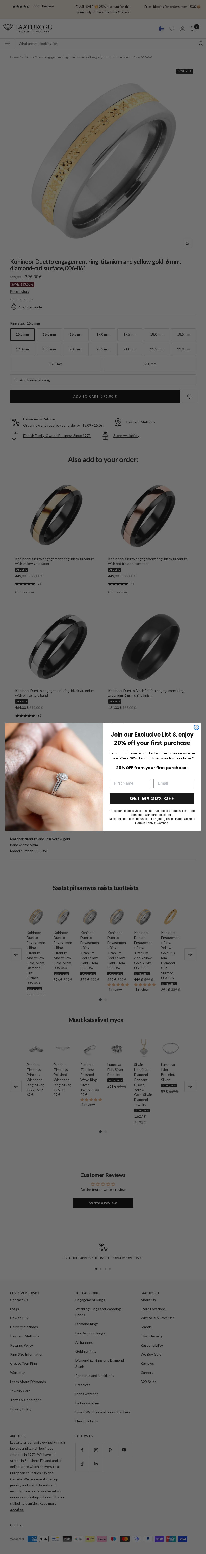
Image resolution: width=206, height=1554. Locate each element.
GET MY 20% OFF (152, 798)
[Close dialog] (196, 727)
